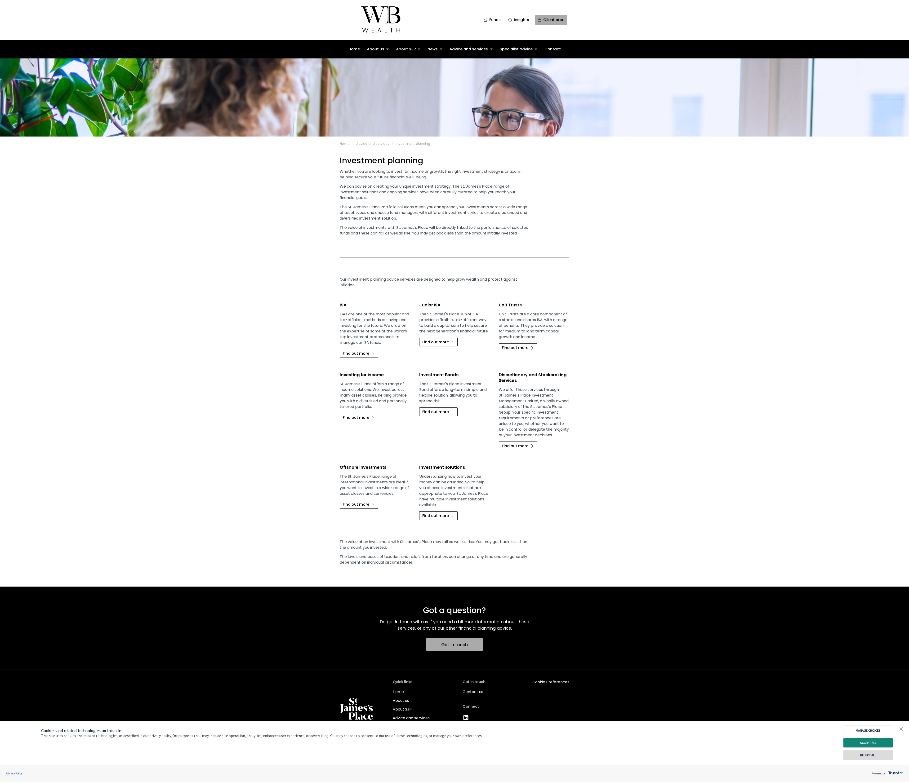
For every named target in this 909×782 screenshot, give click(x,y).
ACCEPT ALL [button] (868, 743)
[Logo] (356, 708)
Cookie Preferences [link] (550, 682)
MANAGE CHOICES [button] (868, 730)
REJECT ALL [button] (868, 755)
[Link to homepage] (387, 20)
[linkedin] (466, 720)
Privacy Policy (14, 773)
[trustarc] (895, 771)
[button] (901, 729)
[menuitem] (354, 49)
